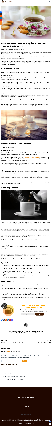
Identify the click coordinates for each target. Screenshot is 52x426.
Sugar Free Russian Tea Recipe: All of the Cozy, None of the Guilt (17, 368)
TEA (28, 397)
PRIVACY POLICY (26, 413)
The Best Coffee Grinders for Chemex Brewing (13, 379)
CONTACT (32, 397)
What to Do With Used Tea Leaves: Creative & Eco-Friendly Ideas (12, 342)
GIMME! (40, 314)
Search (25, 360)
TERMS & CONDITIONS (26, 411)
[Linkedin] (8, 320)
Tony (26, 328)
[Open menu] (50, 2)
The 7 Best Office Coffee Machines (10, 373)
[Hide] (0, 25)
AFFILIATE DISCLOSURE (26, 414)
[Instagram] (26, 406)
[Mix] (1, 22)
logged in (9, 351)
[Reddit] (6, 320)
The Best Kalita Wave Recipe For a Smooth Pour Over (14, 370)
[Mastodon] (12, 320)
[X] (4, 320)
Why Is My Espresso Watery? (44, 341)
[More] (1, 24)
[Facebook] (2, 320)
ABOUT (19, 397)
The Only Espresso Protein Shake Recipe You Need (14, 376)
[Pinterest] (10, 320)
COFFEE (24, 397)
